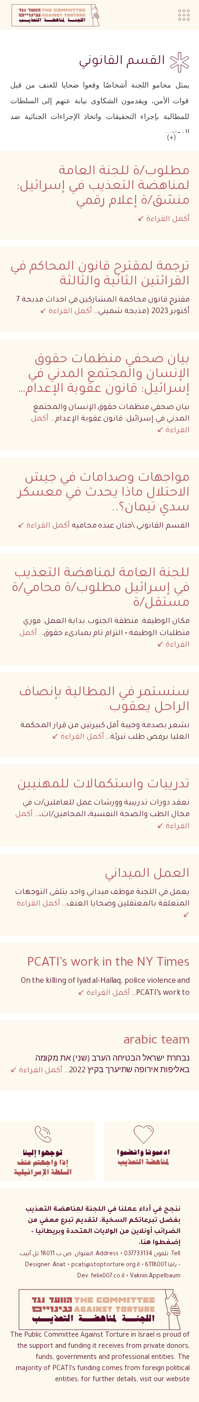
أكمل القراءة (167, 219)
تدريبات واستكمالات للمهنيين (103, 785)
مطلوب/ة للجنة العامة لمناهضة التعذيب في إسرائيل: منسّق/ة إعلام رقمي (103, 187)
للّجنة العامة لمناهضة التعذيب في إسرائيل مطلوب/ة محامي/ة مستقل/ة (101, 589)
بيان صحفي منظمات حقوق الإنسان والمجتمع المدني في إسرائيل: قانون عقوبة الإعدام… (104, 375)
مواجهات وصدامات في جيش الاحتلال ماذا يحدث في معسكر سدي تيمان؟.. (104, 494)
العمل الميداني (147, 875)
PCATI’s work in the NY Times (108, 964)
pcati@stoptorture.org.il (105, 1265)
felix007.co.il (100, 1276)
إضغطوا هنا (160, 1243)
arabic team (157, 1042)
